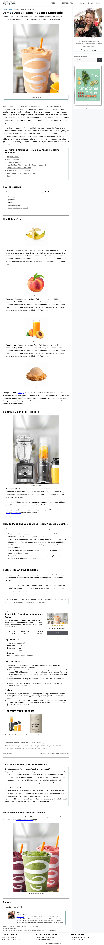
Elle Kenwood (20, 917)
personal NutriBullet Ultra (30, 494)
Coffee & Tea (67, 3)
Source (9, 176)
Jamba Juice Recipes (24, 820)
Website (20, 907)
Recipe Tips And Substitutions (19, 168)
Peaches (18, 299)
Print (57, 633)
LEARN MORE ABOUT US (88, 46)
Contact (13, 937)
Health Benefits (13, 159)
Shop (98, 3)
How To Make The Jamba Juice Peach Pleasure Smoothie (29, 165)
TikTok (73, 939)
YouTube (41, 602)
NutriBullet (39, 939)
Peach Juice (46, 930)
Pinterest (28, 602)
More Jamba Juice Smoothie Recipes (21, 173)
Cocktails (80, 3)
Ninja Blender (50, 937)
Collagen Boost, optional (18, 208)
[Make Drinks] (10, 3)
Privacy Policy (6, 939)
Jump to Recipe (36, 97)
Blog (8, 937)
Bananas (18, 250)
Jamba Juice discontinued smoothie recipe (42, 106)
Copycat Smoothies (16, 930)
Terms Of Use (16, 939)
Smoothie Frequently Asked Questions (22, 170)
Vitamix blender (16, 505)
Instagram (20, 602)
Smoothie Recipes (9, 9)
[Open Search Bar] (102, 3)
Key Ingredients (13, 157)
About (3, 937)
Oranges (21, 393)
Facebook (11, 602)
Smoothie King (48, 939)
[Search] (99, 60)
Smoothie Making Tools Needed (19, 162)
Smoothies (54, 3)
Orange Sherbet (36, 930)
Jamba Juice (27, 930)
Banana (7, 930)
